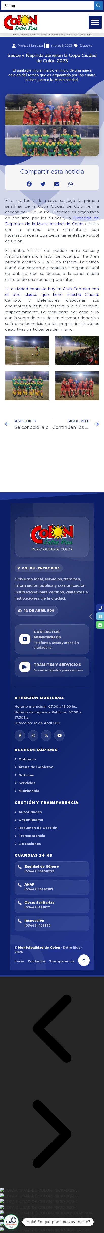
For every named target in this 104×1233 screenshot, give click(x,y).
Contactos (37, 961)
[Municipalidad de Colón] (52, 537)
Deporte (86, 45)
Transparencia (32, 836)
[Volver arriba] (84, 960)
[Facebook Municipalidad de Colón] (20, 735)
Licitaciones (30, 844)
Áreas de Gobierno (36, 767)
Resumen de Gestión (38, 828)
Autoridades (30, 812)
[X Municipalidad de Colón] (46, 735)
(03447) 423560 (37, 925)
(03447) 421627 (37, 907)
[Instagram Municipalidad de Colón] (33, 735)
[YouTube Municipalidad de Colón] (59, 735)
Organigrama (31, 820)
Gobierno (27, 759)
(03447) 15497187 (38, 889)
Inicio (19, 961)
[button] (95, 22)
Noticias (26, 775)
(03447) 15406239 (39, 871)
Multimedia (29, 791)
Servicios (27, 783)
